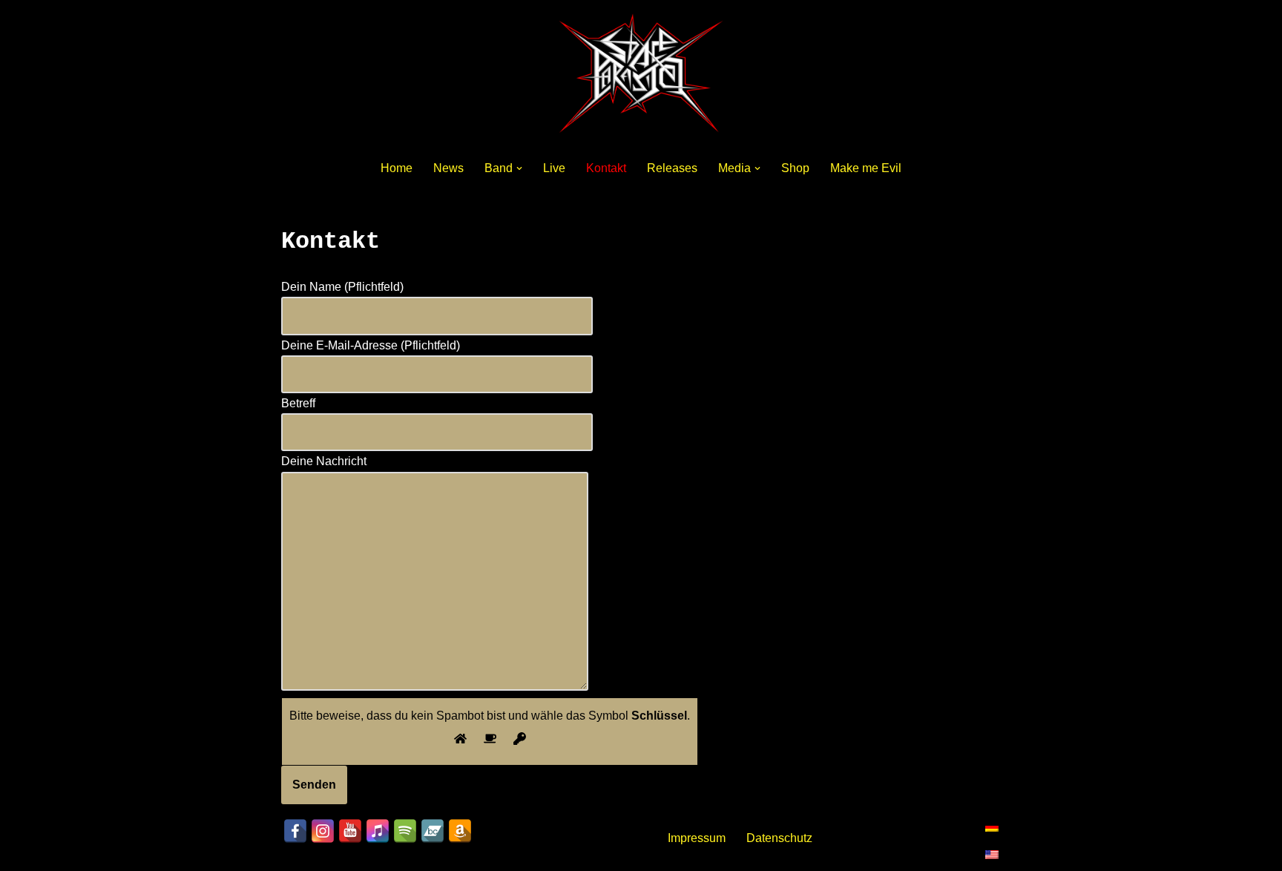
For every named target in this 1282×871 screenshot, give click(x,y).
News (448, 168)
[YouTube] (350, 831)
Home (396, 168)
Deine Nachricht (323, 461)
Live (554, 168)
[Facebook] (295, 831)
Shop (795, 168)
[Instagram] (323, 831)
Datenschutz (779, 838)
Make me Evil (865, 168)
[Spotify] (405, 831)
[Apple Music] (377, 831)
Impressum (697, 838)
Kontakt (606, 168)
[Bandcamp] (432, 831)
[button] (519, 168)
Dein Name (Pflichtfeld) (342, 286)
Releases (672, 168)
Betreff (298, 403)
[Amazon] (460, 831)
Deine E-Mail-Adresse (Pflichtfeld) (370, 345)
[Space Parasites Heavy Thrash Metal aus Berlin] (641, 73)
